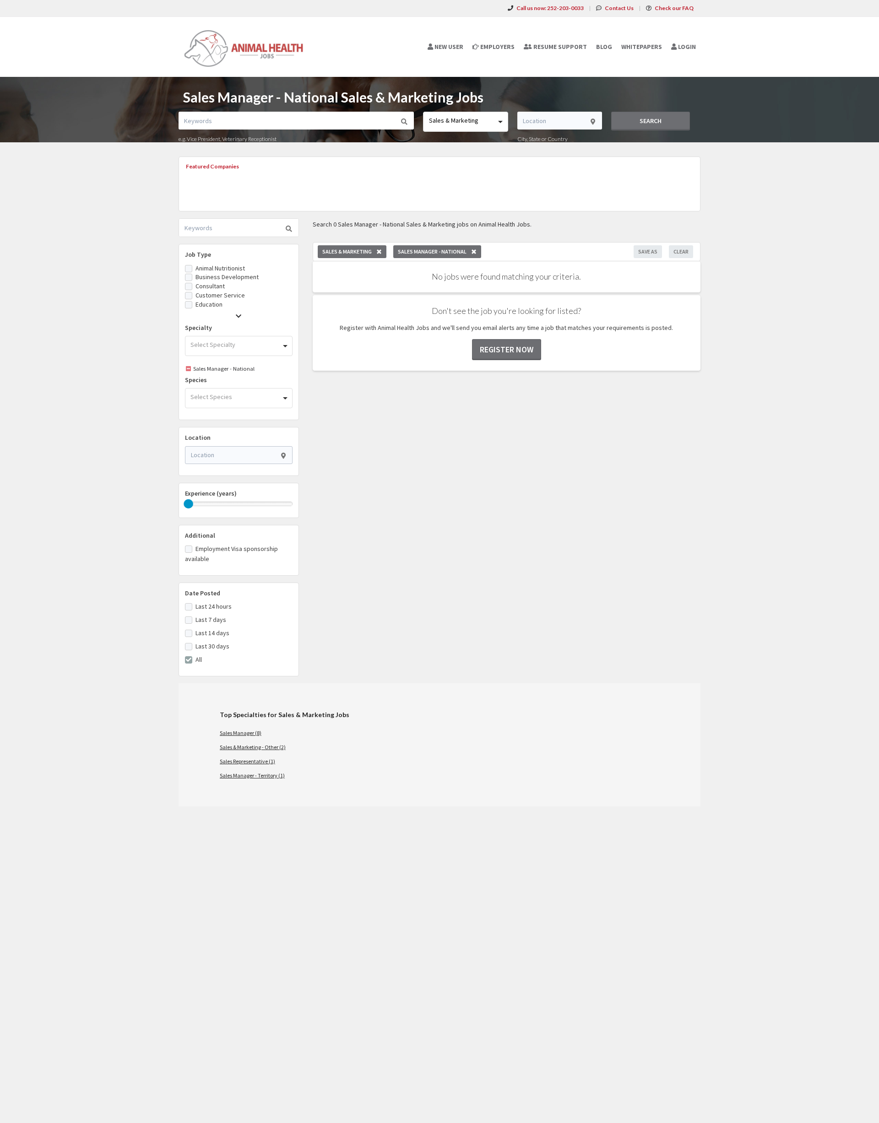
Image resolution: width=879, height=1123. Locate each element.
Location (198, 437)
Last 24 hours (213, 606)
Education (208, 304)
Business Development (227, 277)
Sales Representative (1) (247, 761)
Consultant (210, 286)
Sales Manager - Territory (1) (252, 775)
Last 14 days (212, 633)
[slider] (188, 503)
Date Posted (202, 593)
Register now (506, 349)
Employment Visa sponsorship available (231, 554)
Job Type (198, 254)
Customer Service (220, 295)
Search (651, 121)
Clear (681, 251)
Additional (200, 535)
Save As (647, 251)
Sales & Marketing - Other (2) (253, 747)
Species (196, 380)
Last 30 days (212, 646)
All (198, 659)
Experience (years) (211, 493)
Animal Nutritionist (220, 268)
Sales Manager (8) (240, 732)
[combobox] (465, 122)
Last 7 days (210, 619)
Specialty (198, 328)
